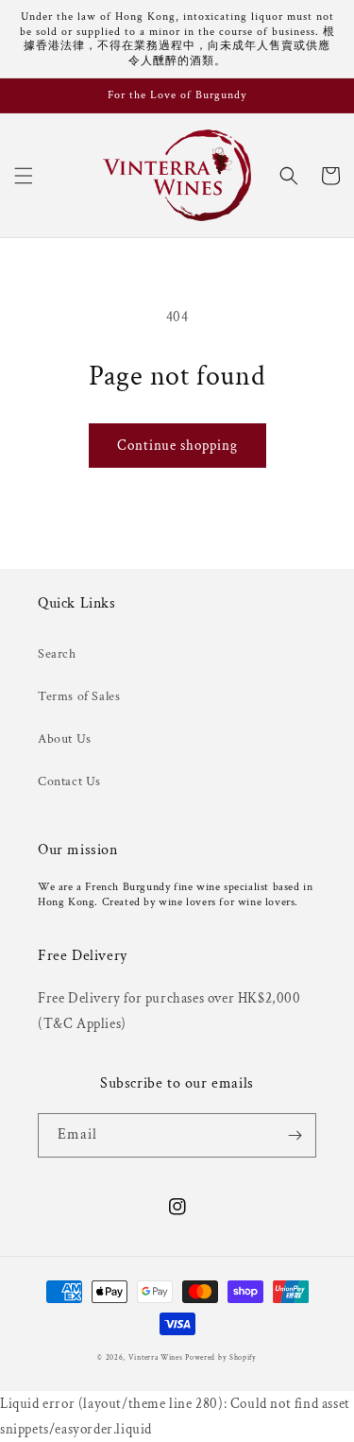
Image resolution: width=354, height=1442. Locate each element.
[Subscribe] (294, 1135)
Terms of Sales (79, 696)
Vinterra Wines (155, 1357)
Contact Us (69, 781)
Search (57, 653)
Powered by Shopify (221, 1357)
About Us (65, 738)
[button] (23, 176)
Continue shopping (177, 446)
